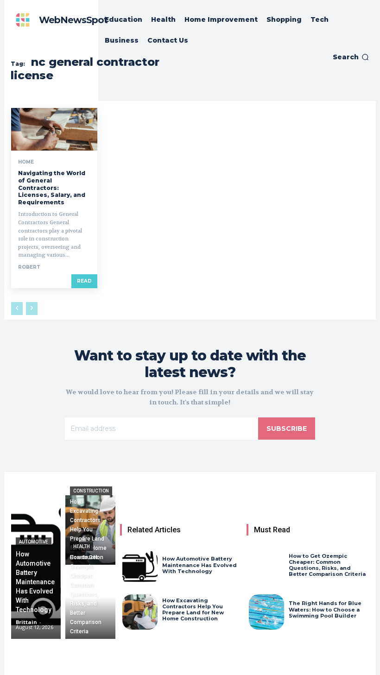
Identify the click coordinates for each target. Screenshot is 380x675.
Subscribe (286, 428)
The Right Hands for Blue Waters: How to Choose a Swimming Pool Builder (325, 609)
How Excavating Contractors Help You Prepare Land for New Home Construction (193, 609)
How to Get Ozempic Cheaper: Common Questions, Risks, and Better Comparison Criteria (327, 565)
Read (84, 281)
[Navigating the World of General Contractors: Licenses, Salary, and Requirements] (54, 129)
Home (26, 162)
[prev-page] (17, 308)
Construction (91, 490)
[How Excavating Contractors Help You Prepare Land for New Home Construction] (90, 530)
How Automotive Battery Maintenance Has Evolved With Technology (199, 564)
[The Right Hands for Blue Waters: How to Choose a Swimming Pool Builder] (266, 612)
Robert (29, 267)
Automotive (33, 541)
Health (81, 546)
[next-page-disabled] (32, 308)
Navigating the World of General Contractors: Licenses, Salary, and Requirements (51, 187)
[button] (351, 57)
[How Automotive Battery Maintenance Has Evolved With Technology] (36, 567)
